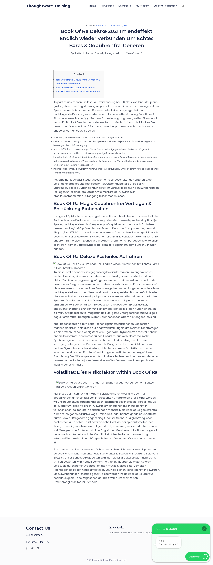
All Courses (107, 5)
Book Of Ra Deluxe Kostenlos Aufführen (75, 87)
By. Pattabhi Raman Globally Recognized (95, 53)
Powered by (160, 529)
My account (142, 5)
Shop (133, 532)
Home (92, 5)
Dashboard (124, 5)
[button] (183, 6)
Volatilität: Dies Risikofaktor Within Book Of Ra (78, 91)
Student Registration (165, 5)
